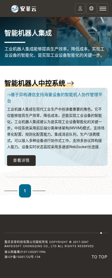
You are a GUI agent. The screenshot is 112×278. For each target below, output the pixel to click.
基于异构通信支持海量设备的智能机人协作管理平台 (54, 97)
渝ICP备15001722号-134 (22, 257)
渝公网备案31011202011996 (25, 252)
